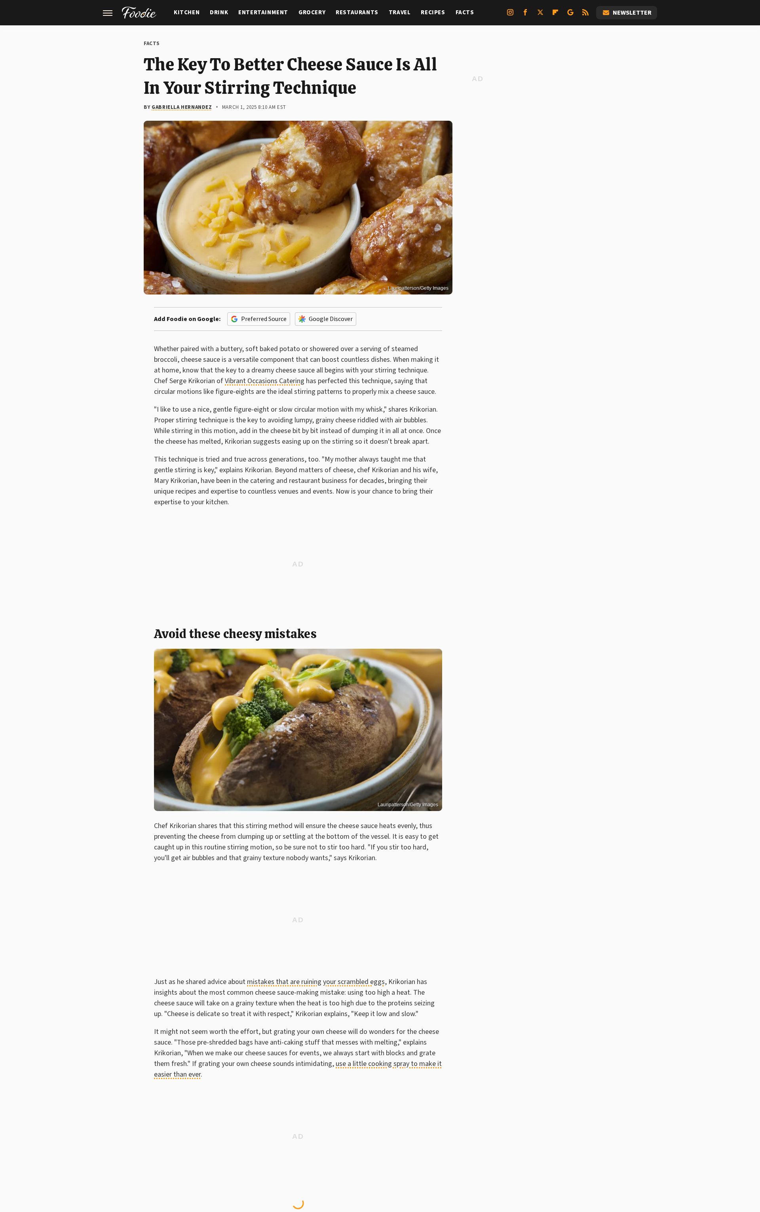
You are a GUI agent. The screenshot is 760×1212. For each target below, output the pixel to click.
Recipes (433, 12)
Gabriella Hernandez (182, 107)
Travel (400, 12)
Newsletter (632, 12)
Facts (465, 12)
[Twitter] (540, 15)
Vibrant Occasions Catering (264, 381)
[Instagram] (510, 15)
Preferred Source (264, 319)
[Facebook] (525, 15)
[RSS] (585, 15)
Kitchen (187, 12)
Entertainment (263, 12)
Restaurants (357, 12)
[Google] (570, 15)
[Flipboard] (555, 15)
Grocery (311, 12)
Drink (219, 12)
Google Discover (331, 319)
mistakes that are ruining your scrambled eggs (316, 982)
